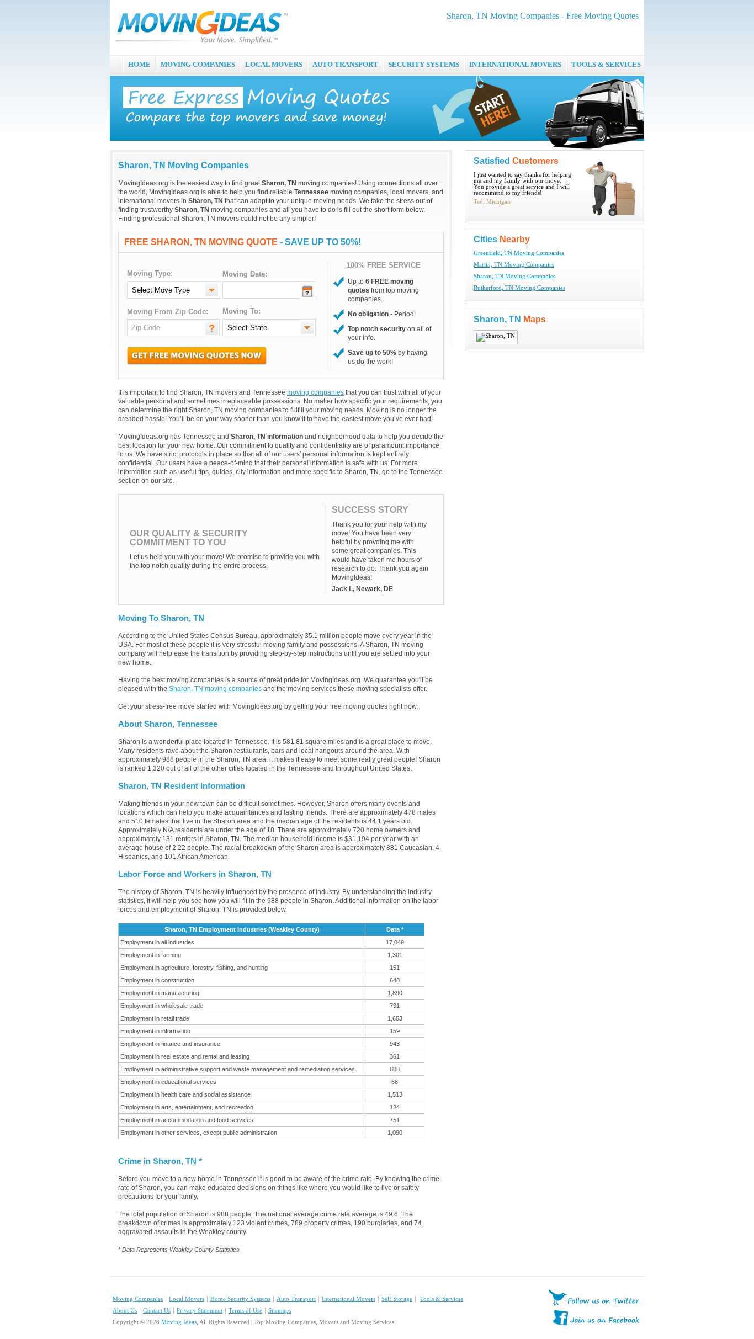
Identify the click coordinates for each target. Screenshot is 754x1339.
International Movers (348, 1299)
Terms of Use (245, 1311)
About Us (125, 1311)
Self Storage (396, 1299)
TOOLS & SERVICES (606, 64)
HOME (139, 64)
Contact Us (157, 1311)
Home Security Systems (240, 1299)
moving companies (315, 392)
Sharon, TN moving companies (215, 689)
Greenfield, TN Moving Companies (519, 253)
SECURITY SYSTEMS (423, 64)
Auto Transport (296, 1299)
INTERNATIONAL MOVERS (515, 64)
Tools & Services (441, 1299)
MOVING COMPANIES (198, 64)
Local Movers (186, 1299)
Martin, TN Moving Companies (514, 265)
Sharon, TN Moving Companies (514, 276)
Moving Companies (138, 1299)
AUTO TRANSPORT (345, 64)
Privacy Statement (199, 1311)
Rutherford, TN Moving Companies (519, 288)
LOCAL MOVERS (273, 64)
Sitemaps (279, 1311)
